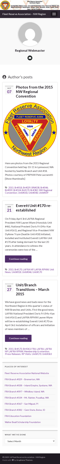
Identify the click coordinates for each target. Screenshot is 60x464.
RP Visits (26, 354)
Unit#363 (47, 354)
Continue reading (18, 259)
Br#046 (44, 187)
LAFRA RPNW (41, 269)
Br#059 (8, 190)
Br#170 (25, 190)
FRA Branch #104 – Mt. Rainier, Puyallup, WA (27, 397)
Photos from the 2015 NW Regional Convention (34, 91)
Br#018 (18, 187)
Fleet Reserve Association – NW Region (24, 13)
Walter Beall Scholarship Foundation (23, 422)
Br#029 (27, 187)
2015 (11, 187)
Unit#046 (33, 192)
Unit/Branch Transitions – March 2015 (32, 289)
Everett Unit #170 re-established (33, 207)
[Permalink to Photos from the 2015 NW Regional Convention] (30, 129)
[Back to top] (53, 457)
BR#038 (36, 187)
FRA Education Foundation (18, 416)
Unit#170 (37, 272)
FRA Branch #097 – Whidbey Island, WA (24, 391)
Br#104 (17, 190)
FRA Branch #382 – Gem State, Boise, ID (25, 409)
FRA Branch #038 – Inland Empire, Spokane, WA (28, 385)
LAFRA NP (28, 269)
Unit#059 (43, 192)
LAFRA (40, 348)
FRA (34, 348)
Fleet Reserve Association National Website (27, 373)
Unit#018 (23, 192)
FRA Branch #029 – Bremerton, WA (22, 379)
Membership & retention (36, 351)
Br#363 (27, 348)
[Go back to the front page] (30, 5)
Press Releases (13, 354)
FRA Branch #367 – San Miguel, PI (21, 403)
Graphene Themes (24, 460)
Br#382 (34, 190)
